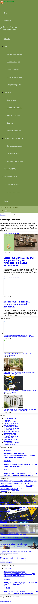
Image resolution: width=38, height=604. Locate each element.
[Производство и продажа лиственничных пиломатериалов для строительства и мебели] (13, 333)
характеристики (14, 491)
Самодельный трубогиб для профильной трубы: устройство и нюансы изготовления (19, 262)
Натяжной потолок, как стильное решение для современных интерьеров (17, 533)
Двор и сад (8, 92)
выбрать (23, 481)
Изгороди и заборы (13, 115)
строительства (26, 488)
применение (22, 485)
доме (6, 483)
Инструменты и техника (15, 161)
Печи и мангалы (10, 169)
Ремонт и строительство (13, 138)
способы (20, 488)
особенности (6, 485)
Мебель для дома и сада (12, 431)
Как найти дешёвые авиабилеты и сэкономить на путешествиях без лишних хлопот (17, 546)
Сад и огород (11, 100)
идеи (9, 483)
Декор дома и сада (13, 69)
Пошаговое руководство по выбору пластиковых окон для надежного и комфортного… (20, 410)
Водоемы (10, 123)
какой (19, 483)
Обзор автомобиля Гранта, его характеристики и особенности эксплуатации (13, 560)
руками (29, 486)
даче (29, 480)
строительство (34, 488)
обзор (27, 483)
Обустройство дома (13, 62)
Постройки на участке (14, 85)
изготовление (14, 483)
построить (15, 485)
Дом (5, 46)
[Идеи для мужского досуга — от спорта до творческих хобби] (13, 352)
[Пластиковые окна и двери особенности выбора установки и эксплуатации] (13, 370)
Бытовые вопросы (13, 184)
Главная (2, 215)
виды (11, 481)
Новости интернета (13, 192)
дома (2, 483)
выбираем (17, 481)
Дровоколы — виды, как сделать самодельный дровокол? (17, 304)
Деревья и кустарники (14, 130)
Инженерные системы (14, 77)
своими (4, 488)
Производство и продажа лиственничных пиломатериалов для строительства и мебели (19, 335)
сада (33, 485)
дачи (34, 481)
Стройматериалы (13, 153)
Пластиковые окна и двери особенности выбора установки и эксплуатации (19, 373)
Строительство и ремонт (15, 54)
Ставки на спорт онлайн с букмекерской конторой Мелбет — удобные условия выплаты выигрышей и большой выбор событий (17, 519)
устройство (3, 491)
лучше (22, 483)
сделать (13, 488)
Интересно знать (10, 176)
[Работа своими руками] (7, 4)
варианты (4, 481)
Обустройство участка (14, 108)
